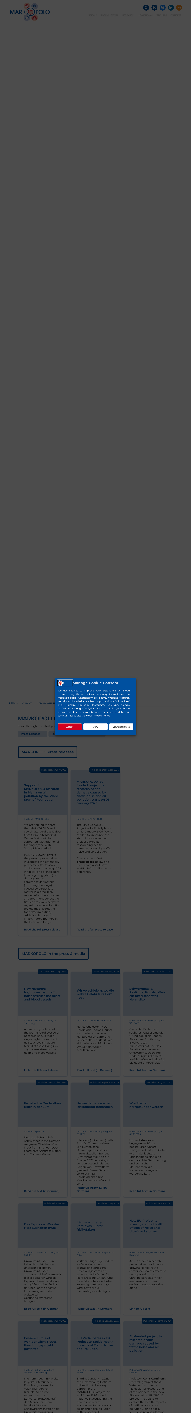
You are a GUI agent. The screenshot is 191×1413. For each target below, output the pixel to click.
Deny (95, 726)
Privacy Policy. (101, 715)
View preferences (121, 726)
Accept (69, 726)
